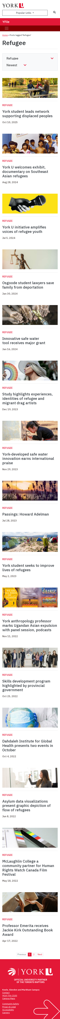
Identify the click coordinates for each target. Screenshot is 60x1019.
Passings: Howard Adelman (25, 514)
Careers (6, 1012)
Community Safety (10, 1004)
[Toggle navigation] (6, 28)
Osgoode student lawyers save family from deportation (28, 285)
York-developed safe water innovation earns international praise (28, 458)
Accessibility (8, 1009)
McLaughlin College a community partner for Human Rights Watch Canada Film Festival (28, 868)
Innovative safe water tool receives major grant (23, 340)
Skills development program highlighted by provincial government (26, 685)
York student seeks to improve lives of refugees (28, 567)
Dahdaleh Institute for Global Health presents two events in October (27, 745)
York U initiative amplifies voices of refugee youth (24, 229)
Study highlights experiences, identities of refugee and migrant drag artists (27, 398)
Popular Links (24, 12)
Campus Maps (8, 998)
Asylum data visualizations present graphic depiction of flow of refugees (26, 806)
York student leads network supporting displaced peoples (27, 113)
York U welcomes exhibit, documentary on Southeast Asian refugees (25, 171)
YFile (5, 22)
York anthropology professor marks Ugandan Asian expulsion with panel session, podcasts (29, 625)
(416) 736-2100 (9, 995)
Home (5, 35)
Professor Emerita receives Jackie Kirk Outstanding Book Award (27, 930)
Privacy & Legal (9, 1007)
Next (40, 954)
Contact (6, 992)
